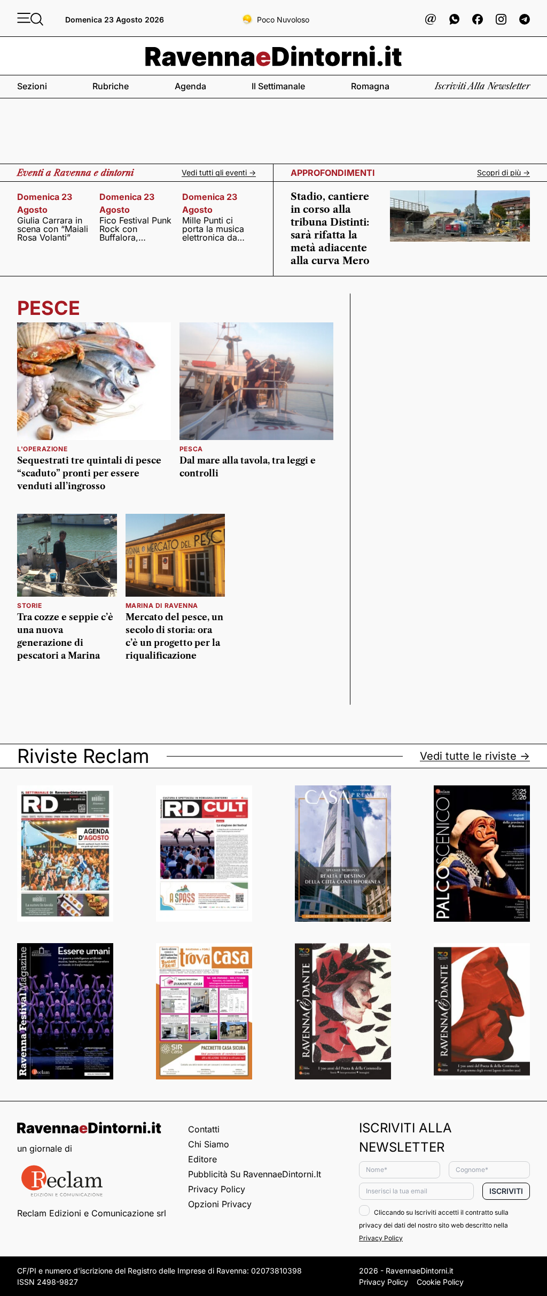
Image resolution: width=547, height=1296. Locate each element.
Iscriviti (506, 1190)
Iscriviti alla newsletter (482, 86)
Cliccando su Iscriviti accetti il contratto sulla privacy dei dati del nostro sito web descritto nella (434, 1225)
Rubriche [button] (110, 86)
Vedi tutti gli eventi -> (219, 172)
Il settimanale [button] (278, 86)
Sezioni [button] (32, 86)
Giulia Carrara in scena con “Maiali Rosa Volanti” (52, 229)
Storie (29, 605)
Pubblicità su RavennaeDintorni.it (254, 1174)
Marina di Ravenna (162, 605)
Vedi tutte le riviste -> (475, 756)
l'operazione (42, 449)
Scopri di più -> (503, 172)
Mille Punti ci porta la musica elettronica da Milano (213, 229)
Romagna (370, 86)
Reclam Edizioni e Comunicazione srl (91, 1213)
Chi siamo (208, 1144)
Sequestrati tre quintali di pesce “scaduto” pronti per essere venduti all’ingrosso (89, 473)
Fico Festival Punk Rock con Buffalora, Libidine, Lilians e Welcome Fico (135, 229)
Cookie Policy (440, 1281)
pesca (191, 449)
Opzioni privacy (220, 1204)
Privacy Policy (216, 1189)
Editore (202, 1159)
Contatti (204, 1129)
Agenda (190, 86)
